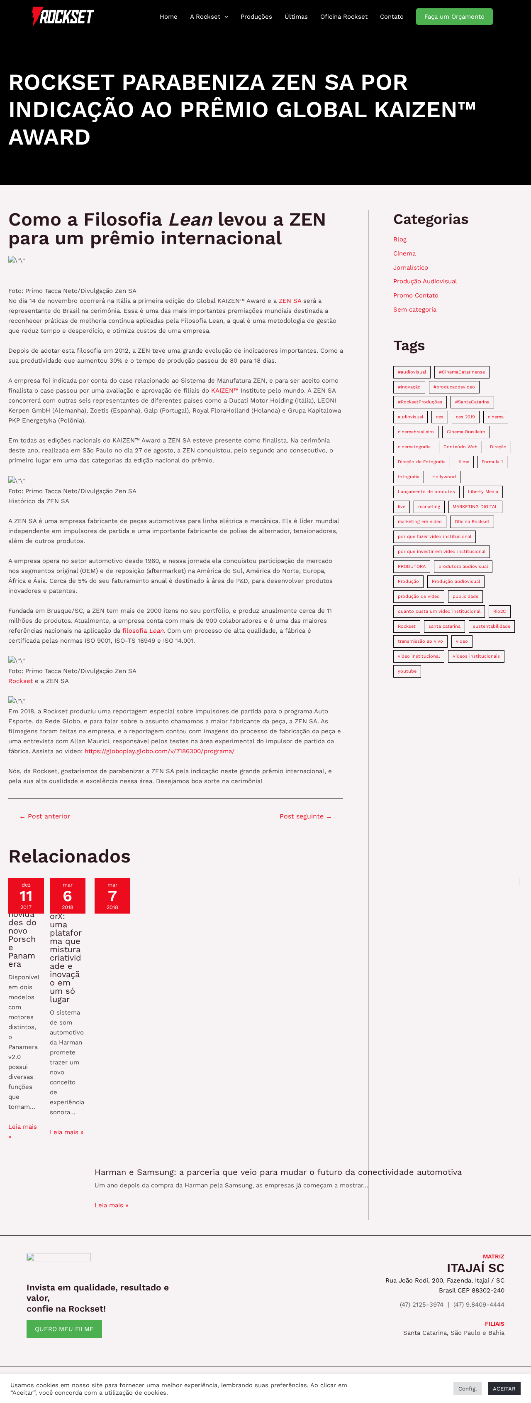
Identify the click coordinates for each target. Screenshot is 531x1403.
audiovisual (410, 417)
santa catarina (444, 626)
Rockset (20, 681)
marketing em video (420, 521)
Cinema (404, 253)
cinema (496, 417)
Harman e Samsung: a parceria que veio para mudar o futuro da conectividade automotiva (278, 1172)
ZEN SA (291, 301)
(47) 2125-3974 (421, 1304)
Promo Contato (415, 295)
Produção (408, 581)
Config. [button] (467, 1389)
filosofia (135, 630)
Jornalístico (410, 267)
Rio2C (499, 611)
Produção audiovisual (456, 581)
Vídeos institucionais (476, 656)
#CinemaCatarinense (462, 372)
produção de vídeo (419, 596)
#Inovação (409, 387)
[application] (224, 16)
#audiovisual (412, 372)
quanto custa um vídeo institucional (439, 611)
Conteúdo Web (460, 447)
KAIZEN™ (226, 390)
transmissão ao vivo (420, 641)
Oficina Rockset (472, 521)
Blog (400, 239)
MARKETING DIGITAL (475, 506)
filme (463, 461)
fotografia (408, 476)
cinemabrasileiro (416, 432)
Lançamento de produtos (426, 491)
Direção (498, 447)
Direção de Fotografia (422, 461)
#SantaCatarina (472, 402)
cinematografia (414, 447)
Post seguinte (306, 816)
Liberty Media (483, 491)
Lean (156, 630)
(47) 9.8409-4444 (478, 1304)
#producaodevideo (454, 387)
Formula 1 (492, 461)
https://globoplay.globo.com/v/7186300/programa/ (160, 751)
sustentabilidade (491, 626)
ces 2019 (465, 417)
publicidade (465, 596)
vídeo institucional (419, 656)
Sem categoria (414, 309)
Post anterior (45, 816)
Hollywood (444, 476)
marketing (429, 506)
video (462, 641)
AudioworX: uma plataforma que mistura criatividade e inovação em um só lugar (66, 953)
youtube (407, 671)
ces (439, 417)
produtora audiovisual (463, 566)
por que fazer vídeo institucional (434, 536)
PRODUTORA (412, 566)
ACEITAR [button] (504, 1389)
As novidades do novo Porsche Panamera (22, 935)
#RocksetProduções (420, 402)
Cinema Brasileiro (466, 432)
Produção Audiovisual (425, 281)
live (401, 506)
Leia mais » (66, 1132)
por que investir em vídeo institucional (441, 551)
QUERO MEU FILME (64, 1329)
